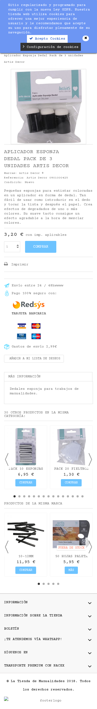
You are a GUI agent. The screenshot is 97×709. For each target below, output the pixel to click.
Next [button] (90, 459)
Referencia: (14, 178)
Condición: (13, 182)
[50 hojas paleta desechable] (71, 534)
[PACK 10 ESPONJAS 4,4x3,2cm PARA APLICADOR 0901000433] (25, 446)
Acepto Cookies (49, 39)
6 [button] (39, 496)
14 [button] (78, 496)
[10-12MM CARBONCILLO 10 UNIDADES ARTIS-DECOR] (25, 534)
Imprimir (19, 264)
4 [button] (29, 496)
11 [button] (63, 496)
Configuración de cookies (51, 47)
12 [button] (68, 496)
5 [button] (34, 496)
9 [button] (53, 496)
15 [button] (82, 496)
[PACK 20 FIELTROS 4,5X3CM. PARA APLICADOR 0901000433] (71, 446)
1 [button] (14, 496)
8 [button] (48, 496)
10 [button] (58, 496)
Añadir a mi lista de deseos (34, 358)
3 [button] (24, 496)
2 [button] (19, 496)
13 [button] (73, 496)
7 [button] (44, 496)
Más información (24, 376)
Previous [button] (7, 459)
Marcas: (10, 173)
